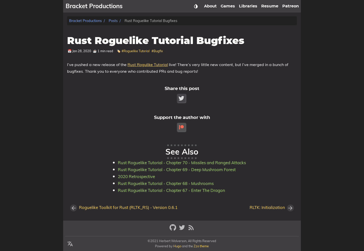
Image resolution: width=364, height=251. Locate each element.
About (210, 6)
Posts (113, 21)
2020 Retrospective (136, 176)
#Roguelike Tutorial (136, 51)
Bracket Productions (85, 21)
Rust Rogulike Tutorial (148, 64)
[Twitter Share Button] (182, 98)
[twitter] (182, 230)
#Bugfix (157, 51)
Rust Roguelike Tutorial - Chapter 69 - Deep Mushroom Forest (177, 169)
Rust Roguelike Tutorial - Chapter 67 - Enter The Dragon (171, 190)
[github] (173, 230)
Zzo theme (201, 246)
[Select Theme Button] (196, 6)
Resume (269, 6)
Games (228, 6)
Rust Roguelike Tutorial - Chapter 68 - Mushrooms (166, 183)
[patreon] (182, 127)
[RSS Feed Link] (191, 230)
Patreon (290, 6)
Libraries (248, 6)
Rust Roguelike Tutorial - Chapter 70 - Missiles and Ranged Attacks (182, 162)
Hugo (177, 246)
